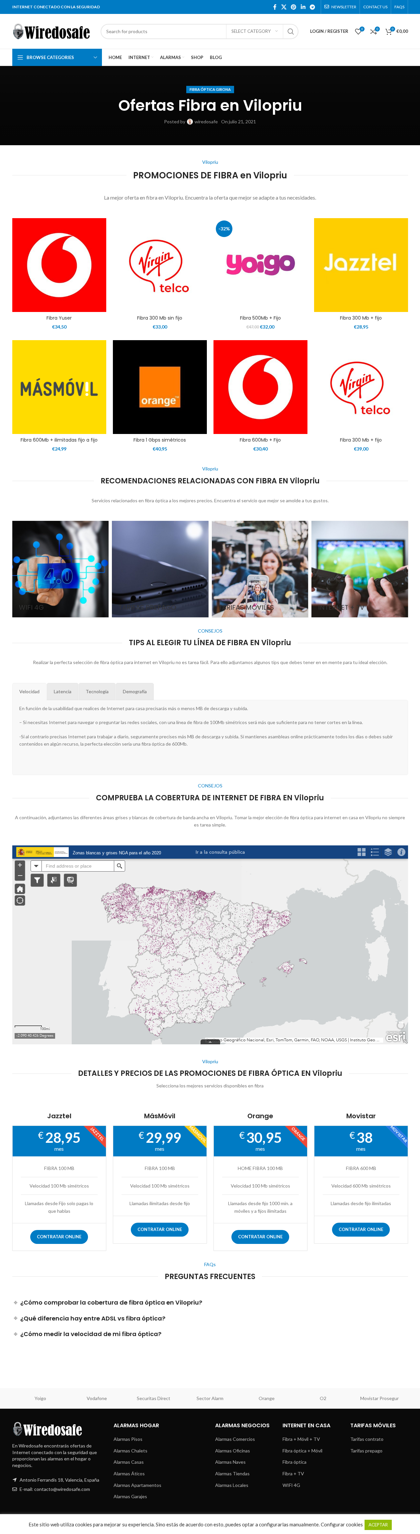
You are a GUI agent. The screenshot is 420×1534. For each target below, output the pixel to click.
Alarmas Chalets (130, 1450)
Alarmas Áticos (129, 1473)
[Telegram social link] (312, 7)
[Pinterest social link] (293, 7)
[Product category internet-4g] (60, 569)
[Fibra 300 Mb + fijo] (361, 265)
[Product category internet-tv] (359, 569)
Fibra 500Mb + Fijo (260, 318)
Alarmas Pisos (128, 1439)
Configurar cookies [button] (342, 1524)
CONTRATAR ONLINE (59, 1236)
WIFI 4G (291, 1485)
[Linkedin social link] (302, 7)
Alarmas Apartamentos (137, 1485)
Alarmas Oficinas (232, 1450)
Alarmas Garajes (130, 1496)
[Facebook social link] (275, 7)
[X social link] (284, 7)
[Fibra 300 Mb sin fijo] (160, 265)
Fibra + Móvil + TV (301, 1439)
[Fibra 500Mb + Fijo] (260, 265)
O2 (323, 1398)
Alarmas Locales (231, 1485)
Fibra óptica (294, 1462)
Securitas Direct (153, 1398)
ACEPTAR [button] (378, 1524)
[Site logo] (53, 30)
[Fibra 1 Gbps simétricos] (160, 387)
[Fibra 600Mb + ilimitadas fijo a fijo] (59, 387)
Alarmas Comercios (235, 1439)
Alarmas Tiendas (232, 1473)
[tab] (29, 691)
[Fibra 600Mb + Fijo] (260, 387)
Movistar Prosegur (379, 1398)
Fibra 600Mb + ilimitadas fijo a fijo (59, 440)
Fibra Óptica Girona (210, 89)
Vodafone (97, 1398)
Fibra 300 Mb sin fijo (159, 318)
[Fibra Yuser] (59, 265)
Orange (267, 1398)
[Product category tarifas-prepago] (160, 569)
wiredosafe (206, 121)
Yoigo (40, 1398)
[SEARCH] (290, 31)
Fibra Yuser (59, 318)
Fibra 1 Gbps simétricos (159, 440)
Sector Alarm (210, 1398)
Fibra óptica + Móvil (302, 1450)
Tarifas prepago (366, 1450)
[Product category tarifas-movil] (260, 569)
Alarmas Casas (129, 1462)
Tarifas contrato (366, 1439)
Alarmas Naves (230, 1462)
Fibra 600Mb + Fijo (260, 440)
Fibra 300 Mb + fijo (361, 318)
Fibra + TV (293, 1473)
